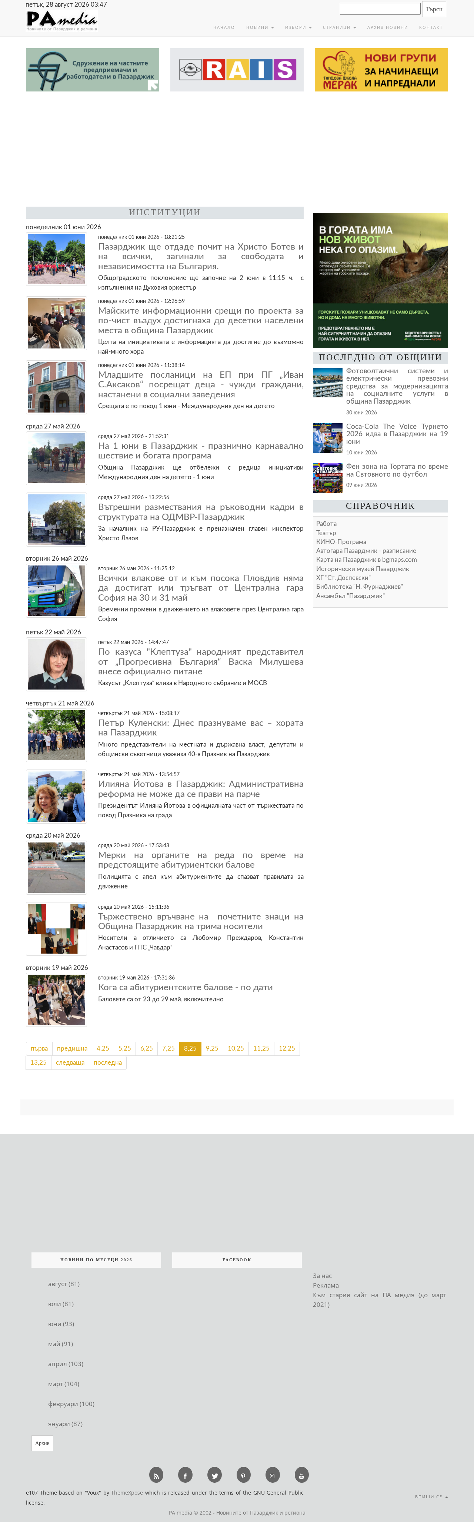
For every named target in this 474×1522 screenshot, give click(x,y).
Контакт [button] (431, 27)
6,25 (146, 1048)
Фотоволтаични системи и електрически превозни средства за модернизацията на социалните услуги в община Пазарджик (397, 386)
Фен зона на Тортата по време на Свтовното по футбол (397, 470)
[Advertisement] (237, 147)
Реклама (326, 1285)
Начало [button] (224, 27)
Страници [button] (338, 27)
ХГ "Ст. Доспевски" (343, 578)
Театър (326, 533)
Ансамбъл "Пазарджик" (350, 596)
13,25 (38, 1062)
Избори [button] (296, 27)
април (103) (65, 1363)
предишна (72, 1048)
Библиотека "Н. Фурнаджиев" (359, 587)
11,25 (261, 1048)
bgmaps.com (366, 560)
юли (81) (61, 1303)
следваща (70, 1062)
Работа (326, 524)
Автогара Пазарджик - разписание (366, 551)
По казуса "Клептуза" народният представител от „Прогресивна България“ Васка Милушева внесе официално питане (201, 662)
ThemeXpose (127, 1492)
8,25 (190, 1048)
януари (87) (65, 1423)
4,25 (103, 1048)
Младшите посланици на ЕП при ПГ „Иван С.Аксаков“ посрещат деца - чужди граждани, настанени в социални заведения (201, 385)
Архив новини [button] (387, 27)
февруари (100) (71, 1403)
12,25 (287, 1048)
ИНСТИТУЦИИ (165, 212)
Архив (42, 1443)
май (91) (60, 1343)
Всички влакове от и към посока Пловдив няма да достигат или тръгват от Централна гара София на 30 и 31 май (201, 588)
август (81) (64, 1283)
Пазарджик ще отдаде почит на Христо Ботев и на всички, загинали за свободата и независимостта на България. (201, 257)
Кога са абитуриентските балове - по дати (185, 987)
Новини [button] (258, 27)
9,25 (212, 1048)
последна (108, 1062)
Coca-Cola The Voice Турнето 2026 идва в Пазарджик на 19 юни (397, 434)
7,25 (168, 1048)
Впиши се (429, 1496)
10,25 (236, 1048)
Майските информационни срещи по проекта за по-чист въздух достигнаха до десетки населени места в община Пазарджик (201, 321)
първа (39, 1048)
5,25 (124, 1048)
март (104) (63, 1383)
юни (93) (61, 1323)
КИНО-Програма (341, 542)
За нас (322, 1275)
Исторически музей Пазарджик (362, 569)
